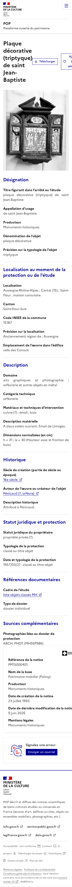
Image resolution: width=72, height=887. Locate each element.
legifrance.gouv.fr (15, 835)
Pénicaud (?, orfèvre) (18, 493)
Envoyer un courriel (41, 752)
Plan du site (36, 861)
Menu (66, 6)
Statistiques (55, 853)
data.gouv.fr (43, 835)
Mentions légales (12, 869)
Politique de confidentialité (39, 869)
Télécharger (47, 61)
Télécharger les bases (30, 853)
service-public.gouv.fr (41, 827)
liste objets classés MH (20, 594)
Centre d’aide (15, 861)
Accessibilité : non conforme (19, 846)
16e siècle (10, 479)
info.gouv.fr (11, 827)
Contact (47, 846)
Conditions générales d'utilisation (22, 873)
